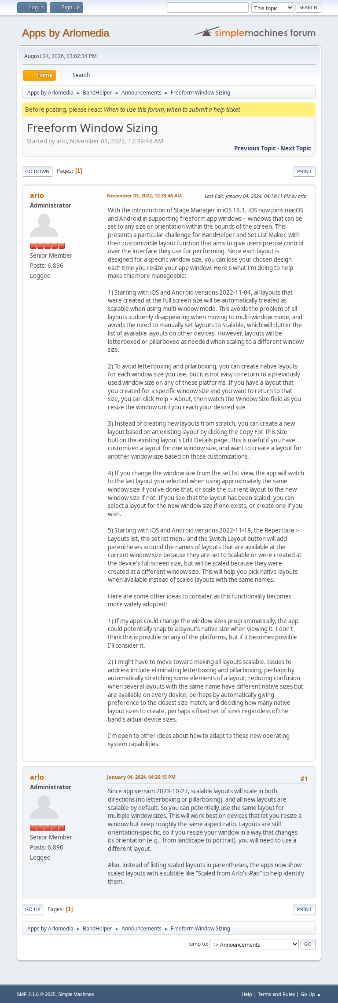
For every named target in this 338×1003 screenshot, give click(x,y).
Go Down (37, 171)
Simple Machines (76, 994)
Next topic (295, 148)
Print (304, 171)
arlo (37, 195)
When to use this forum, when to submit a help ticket (172, 109)
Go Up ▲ (311, 994)
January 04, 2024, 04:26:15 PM (141, 776)
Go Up (32, 909)
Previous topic (255, 148)
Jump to (197, 944)
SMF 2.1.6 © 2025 (36, 994)
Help (247, 994)
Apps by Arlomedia (65, 33)
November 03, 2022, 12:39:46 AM (144, 195)
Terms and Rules (276, 994)
